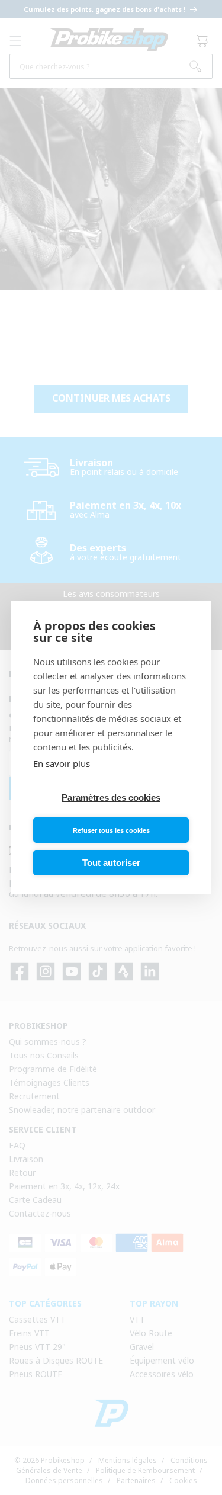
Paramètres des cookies (111, 798)
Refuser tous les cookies (111, 830)
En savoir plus (61, 763)
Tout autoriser (111, 863)
